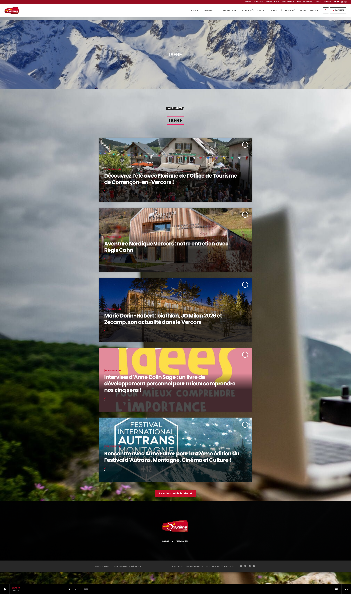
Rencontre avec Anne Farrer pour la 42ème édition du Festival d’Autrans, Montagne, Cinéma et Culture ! (171, 457)
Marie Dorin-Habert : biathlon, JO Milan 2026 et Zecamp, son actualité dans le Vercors (163, 319)
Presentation (182, 541)
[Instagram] (342, 2)
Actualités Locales (113, 169)
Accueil (165, 541)
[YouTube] (335, 2)
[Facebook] (345, 2)
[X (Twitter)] (338, 2)
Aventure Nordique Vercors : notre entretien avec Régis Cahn (166, 247)
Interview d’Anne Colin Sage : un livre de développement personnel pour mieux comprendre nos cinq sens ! (169, 383)
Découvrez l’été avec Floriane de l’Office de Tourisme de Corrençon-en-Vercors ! (170, 179)
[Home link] (11, 10)
